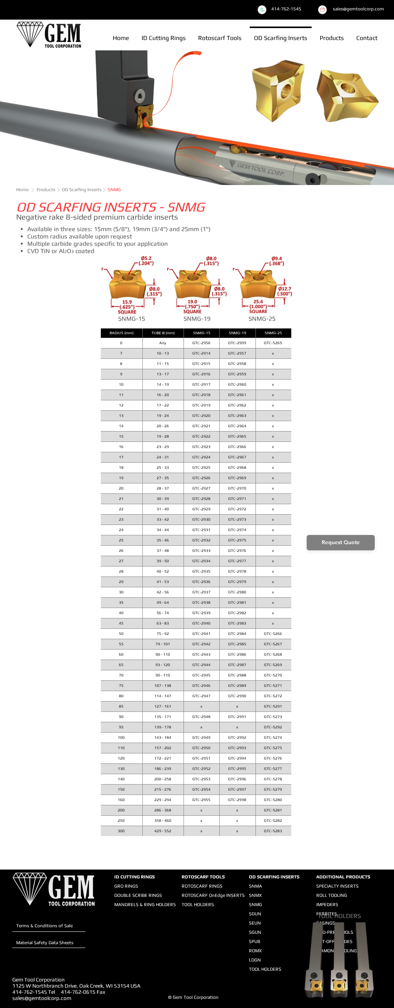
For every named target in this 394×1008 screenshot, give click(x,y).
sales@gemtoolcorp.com (41, 998)
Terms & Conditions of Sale (44, 925)
